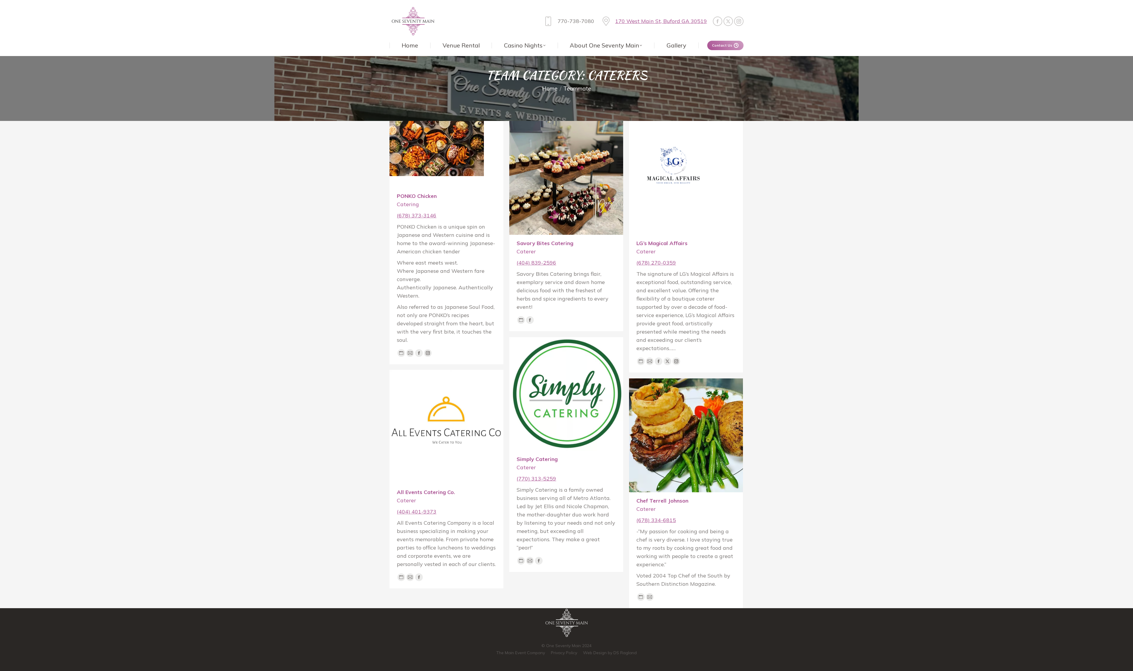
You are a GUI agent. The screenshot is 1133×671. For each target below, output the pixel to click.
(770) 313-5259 (536, 478)
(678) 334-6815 (656, 520)
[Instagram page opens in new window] (739, 21)
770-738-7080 (576, 21)
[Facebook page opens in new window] (717, 21)
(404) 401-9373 (416, 511)
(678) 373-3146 (416, 215)
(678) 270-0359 (656, 262)
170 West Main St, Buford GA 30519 (661, 21)
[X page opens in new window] (728, 21)
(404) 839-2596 (536, 262)
